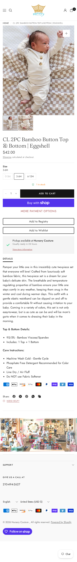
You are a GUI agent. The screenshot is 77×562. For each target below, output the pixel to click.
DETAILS (8, 258)
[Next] (66, 70)
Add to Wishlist (38, 230)
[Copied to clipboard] (40, 396)
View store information (22, 249)
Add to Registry (38, 221)
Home (6, 23)
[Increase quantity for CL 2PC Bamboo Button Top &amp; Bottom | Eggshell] (16, 193)
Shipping (7, 157)
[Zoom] (66, 33)
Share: (6, 396)
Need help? (13, 401)
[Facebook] (15, 396)
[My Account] (65, 10)
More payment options (38, 211)
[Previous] (11, 70)
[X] (21, 396)
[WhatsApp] (34, 396)
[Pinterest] (27, 396)
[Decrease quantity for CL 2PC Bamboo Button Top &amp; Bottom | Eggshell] (6, 193)
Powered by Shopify (61, 522)
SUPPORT (8, 464)
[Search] (10, 10)
